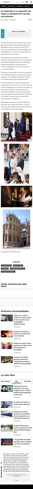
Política (3, 6)
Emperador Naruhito (17, 268)
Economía (11, 6)
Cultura (26, 6)
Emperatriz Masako (8, 271)
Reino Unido (18, 265)
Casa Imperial (6, 265)
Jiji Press (4, 268)
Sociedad (19, 6)
